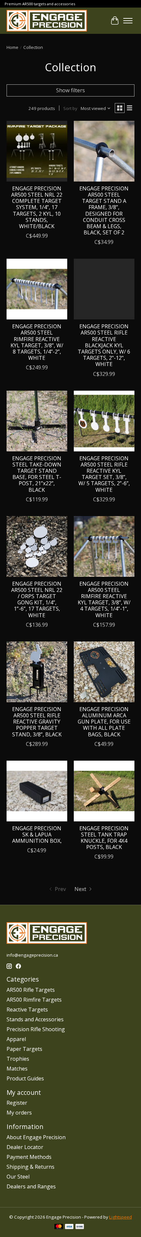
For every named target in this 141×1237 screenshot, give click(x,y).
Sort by (70, 108)
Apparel (16, 1039)
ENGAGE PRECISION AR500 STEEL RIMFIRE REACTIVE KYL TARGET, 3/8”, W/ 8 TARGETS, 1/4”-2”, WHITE (36, 342)
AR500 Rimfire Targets (34, 999)
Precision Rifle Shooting (36, 1029)
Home (12, 47)
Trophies (18, 1058)
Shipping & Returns (30, 1166)
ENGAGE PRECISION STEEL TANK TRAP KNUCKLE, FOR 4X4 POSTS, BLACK (104, 838)
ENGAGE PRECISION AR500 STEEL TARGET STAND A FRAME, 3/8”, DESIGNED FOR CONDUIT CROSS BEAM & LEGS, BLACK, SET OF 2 (104, 210)
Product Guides (25, 1078)
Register (17, 1102)
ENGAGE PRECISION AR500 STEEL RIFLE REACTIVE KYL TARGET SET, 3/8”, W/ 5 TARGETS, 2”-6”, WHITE (104, 474)
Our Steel (18, 1176)
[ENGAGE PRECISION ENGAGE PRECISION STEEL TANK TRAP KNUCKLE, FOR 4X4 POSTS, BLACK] (104, 791)
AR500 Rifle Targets (31, 989)
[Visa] (69, 1227)
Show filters (70, 90)
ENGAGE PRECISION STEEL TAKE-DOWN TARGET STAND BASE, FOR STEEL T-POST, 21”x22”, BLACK (36, 474)
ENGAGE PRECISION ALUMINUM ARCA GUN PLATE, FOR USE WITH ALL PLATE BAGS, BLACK (104, 721)
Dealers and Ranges (31, 1186)
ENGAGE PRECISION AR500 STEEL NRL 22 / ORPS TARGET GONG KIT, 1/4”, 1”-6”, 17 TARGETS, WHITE (36, 599)
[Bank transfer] (79, 1227)
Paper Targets (24, 1049)
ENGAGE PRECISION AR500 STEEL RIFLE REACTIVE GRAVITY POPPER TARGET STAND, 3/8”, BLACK (37, 721)
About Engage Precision (36, 1137)
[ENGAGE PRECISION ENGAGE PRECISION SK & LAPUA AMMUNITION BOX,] (37, 791)
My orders (19, 1112)
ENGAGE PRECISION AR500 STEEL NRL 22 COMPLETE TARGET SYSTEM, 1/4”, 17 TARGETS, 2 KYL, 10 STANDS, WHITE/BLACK (36, 207)
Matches (17, 1068)
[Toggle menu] (127, 20)
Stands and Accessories (35, 1019)
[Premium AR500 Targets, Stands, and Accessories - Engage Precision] (47, 21)
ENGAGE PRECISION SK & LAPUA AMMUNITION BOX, (37, 834)
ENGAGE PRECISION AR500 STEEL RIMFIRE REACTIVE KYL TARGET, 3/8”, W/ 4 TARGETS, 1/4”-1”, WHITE (104, 599)
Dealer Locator (25, 1147)
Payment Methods (29, 1157)
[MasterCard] (58, 1227)
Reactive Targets (27, 1009)
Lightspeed (120, 1217)
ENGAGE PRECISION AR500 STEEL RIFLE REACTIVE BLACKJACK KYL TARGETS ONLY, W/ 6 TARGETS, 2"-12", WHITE (104, 345)
